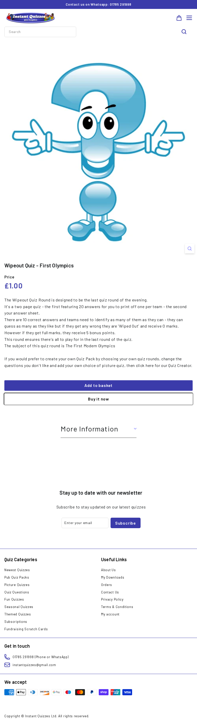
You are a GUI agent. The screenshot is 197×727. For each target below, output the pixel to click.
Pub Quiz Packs (16, 577)
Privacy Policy (112, 599)
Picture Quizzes (17, 585)
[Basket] (179, 18)
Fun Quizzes (14, 599)
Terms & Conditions (117, 607)
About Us (108, 570)
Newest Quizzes (17, 570)
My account (110, 614)
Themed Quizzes (17, 614)
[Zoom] (189, 248)
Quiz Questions (16, 592)
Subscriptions (15, 622)
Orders (106, 585)
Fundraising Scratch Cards (26, 629)
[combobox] (40, 32)
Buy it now (98, 398)
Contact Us (110, 592)
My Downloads (112, 577)
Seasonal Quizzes (18, 607)
